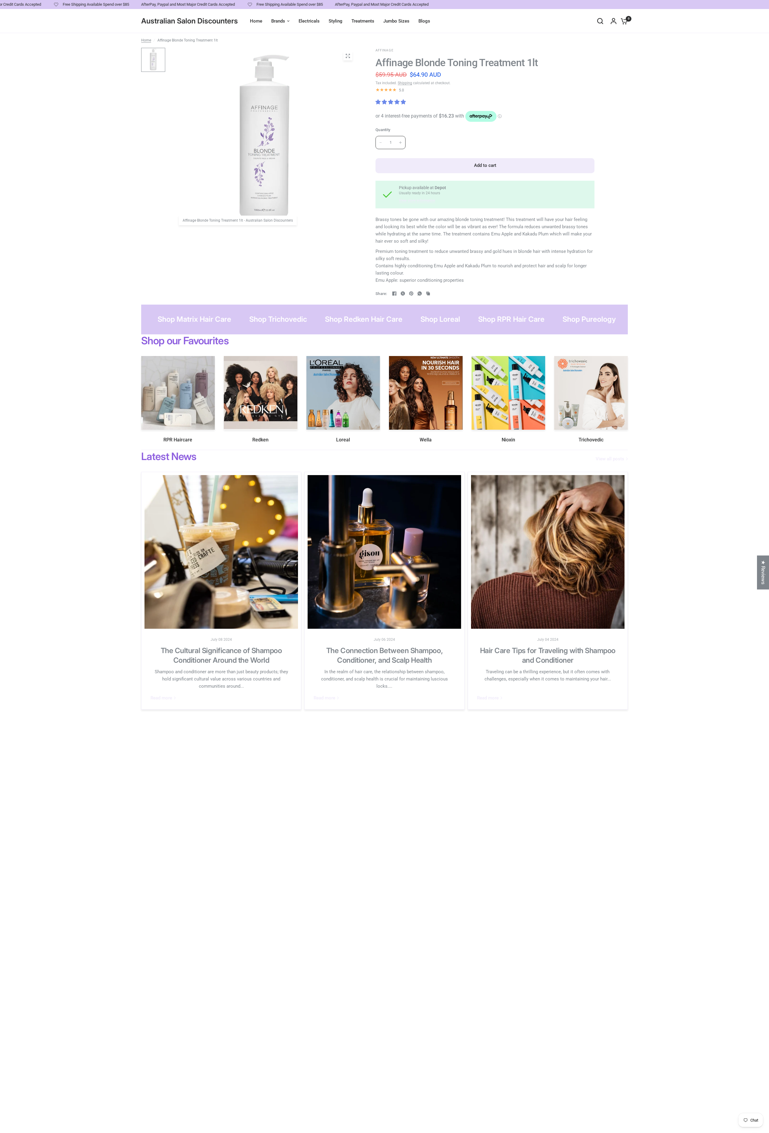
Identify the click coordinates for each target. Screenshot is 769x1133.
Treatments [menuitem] (362, 21)
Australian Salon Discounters (189, 21)
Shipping (405, 83)
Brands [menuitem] (278, 21)
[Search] (600, 21)
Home (146, 40)
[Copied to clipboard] (428, 293)
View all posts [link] (610, 459)
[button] (120, 1076)
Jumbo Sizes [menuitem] (396, 21)
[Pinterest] (411, 293)
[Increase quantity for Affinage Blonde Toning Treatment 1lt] (400, 142)
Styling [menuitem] (335, 21)
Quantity (382, 129)
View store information (417, 200)
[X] (402, 293)
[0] (623, 21)
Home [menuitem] (256, 21)
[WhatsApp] (419, 293)
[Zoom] (347, 55)
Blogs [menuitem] (424, 21)
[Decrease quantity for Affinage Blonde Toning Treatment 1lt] (380, 142)
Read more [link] (161, 698)
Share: (381, 294)
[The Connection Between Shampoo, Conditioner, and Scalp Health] (384, 552)
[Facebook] (394, 293)
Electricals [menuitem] (309, 21)
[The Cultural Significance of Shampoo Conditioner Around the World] (221, 552)
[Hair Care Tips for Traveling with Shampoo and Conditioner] (548, 552)
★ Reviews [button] (763, 572)
